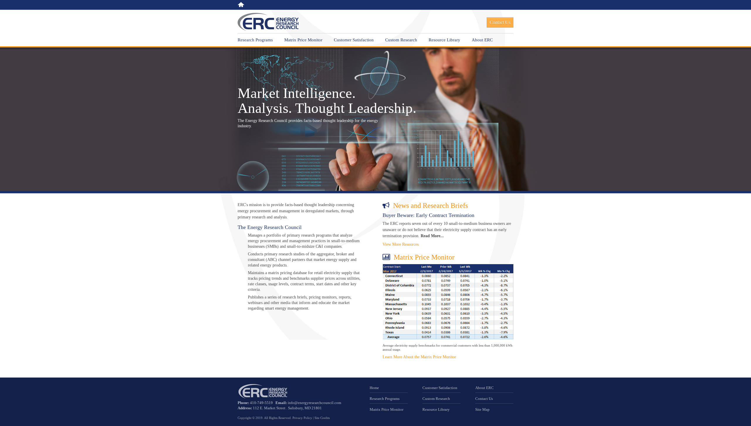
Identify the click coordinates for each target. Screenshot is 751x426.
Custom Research (401, 40)
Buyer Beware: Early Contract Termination (428, 215)
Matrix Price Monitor (303, 40)
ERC (268, 22)
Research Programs (255, 40)
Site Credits (322, 418)
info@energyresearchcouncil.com (314, 402)
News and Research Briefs (430, 205)
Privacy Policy (302, 418)
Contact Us (484, 398)
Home (241, 4)
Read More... (432, 236)
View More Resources (401, 244)
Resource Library (444, 40)
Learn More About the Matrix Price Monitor (419, 357)
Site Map (482, 409)
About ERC (482, 40)
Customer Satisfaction (354, 40)
